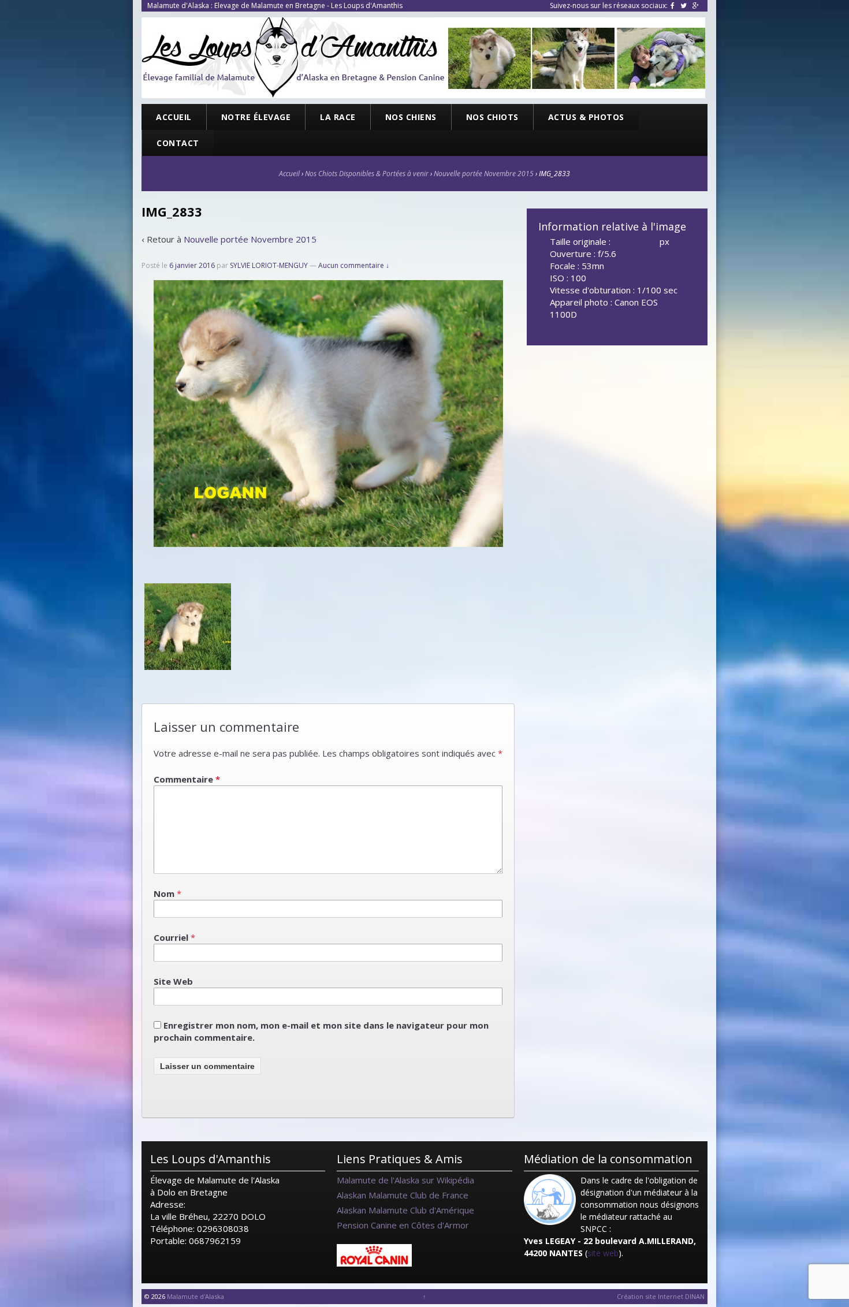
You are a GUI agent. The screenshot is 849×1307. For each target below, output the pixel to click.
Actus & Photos (586, 116)
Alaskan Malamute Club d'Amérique (405, 1210)
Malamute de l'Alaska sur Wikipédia (405, 1180)
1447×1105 (636, 241)
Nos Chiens (411, 116)
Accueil (174, 116)
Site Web (173, 981)
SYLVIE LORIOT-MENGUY (269, 265)
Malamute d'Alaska (194, 1296)
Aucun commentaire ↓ (353, 265)
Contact (178, 142)
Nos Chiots (492, 116)
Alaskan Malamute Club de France (402, 1195)
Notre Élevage (256, 116)
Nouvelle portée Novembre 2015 (484, 173)
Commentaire (187, 779)
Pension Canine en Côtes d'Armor (403, 1225)
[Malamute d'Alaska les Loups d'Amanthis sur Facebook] (673, 5)
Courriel (171, 937)
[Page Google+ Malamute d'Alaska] (695, 5)
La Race (338, 116)
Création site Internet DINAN (661, 1296)
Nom (164, 893)
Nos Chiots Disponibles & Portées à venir (367, 173)
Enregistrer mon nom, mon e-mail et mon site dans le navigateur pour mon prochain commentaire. (321, 1031)
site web (603, 1253)
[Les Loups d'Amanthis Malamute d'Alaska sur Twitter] (683, 5)
